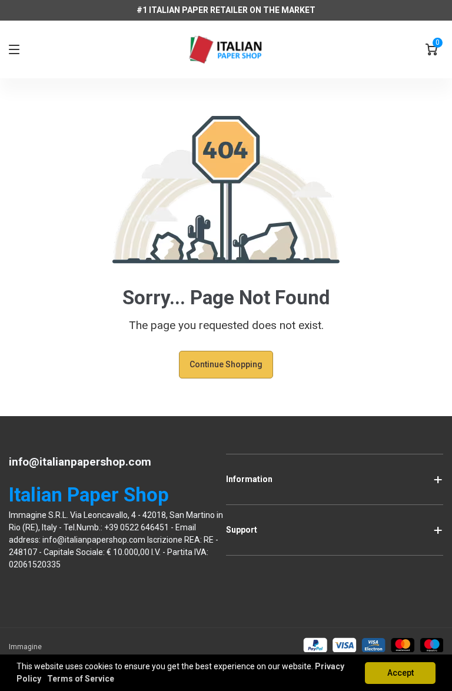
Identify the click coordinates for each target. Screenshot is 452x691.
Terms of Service (80, 678)
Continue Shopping (226, 364)
